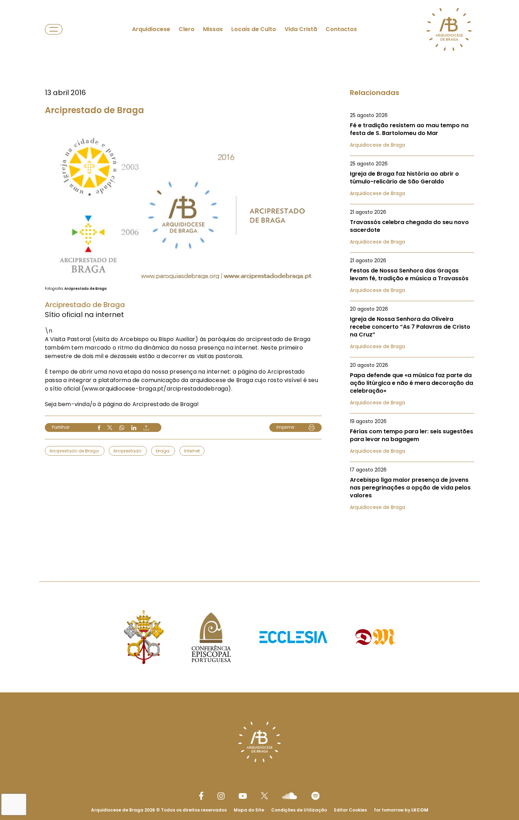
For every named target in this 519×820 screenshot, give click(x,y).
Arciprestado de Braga (74, 451)
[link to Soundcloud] (289, 795)
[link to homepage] (449, 29)
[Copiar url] (146, 427)
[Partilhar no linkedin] (133, 427)
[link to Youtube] (243, 796)
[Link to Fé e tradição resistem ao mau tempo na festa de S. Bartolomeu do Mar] (412, 130)
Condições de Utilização (299, 810)
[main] (259, 276)
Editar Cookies (350, 810)
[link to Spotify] (315, 795)
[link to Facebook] (201, 796)
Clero (187, 29)
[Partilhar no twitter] (109, 427)
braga (163, 451)
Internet (192, 451)
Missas (213, 29)
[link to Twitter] (264, 795)
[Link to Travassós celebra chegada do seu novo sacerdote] (412, 227)
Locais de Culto (253, 29)
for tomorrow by (401, 810)
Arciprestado (127, 451)
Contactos (341, 29)
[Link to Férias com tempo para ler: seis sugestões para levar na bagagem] (412, 436)
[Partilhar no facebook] (99, 427)
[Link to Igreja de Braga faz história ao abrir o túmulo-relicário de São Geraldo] (412, 178)
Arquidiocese (151, 29)
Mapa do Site (249, 810)
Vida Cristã (301, 29)
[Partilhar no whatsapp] (121, 427)
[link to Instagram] (221, 796)
